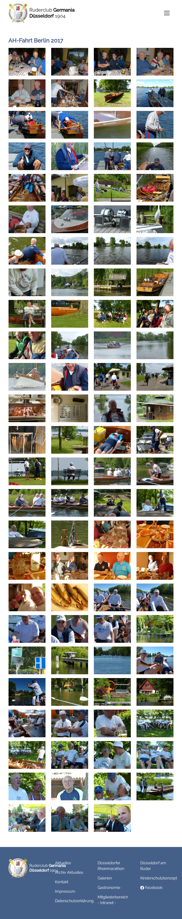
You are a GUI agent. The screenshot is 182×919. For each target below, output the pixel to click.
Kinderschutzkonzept (158, 878)
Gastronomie (109, 887)
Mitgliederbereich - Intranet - (113, 900)
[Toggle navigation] (166, 13)
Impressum (65, 891)
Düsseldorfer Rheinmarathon (111, 866)
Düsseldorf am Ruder (153, 866)
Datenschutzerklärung (74, 901)
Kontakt (61, 882)
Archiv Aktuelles (69, 872)
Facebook (153, 887)
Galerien (105, 878)
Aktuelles (63, 863)
